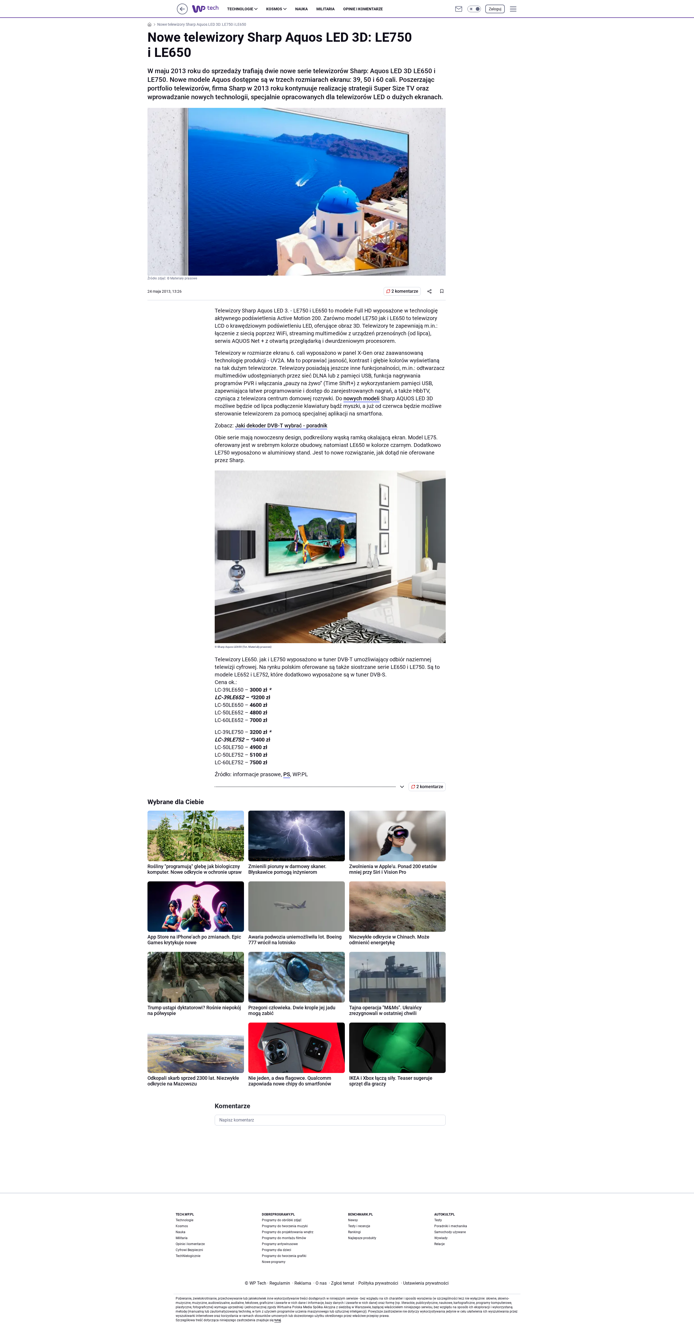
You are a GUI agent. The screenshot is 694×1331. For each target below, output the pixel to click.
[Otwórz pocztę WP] (458, 9)
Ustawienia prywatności (425, 1283)
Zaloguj (495, 9)
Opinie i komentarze (363, 9)
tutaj (277, 1320)
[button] (474, 9)
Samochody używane (450, 1232)
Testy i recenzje (359, 1226)
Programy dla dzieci (276, 1250)
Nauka (301, 9)
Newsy (353, 1220)
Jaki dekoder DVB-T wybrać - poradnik (281, 425)
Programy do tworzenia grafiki (284, 1256)
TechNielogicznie (188, 1256)
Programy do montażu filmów (284, 1238)
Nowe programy (273, 1262)
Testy (438, 1220)
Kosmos (274, 9)
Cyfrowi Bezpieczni (189, 1250)
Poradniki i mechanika (450, 1226)
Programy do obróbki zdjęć (281, 1220)
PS (286, 774)
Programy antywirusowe (280, 1244)
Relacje (439, 1244)
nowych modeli (361, 398)
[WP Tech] (209, 9)
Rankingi (354, 1232)
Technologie (240, 9)
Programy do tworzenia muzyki (285, 1226)
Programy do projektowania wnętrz (287, 1232)
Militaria (325, 9)
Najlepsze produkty (362, 1238)
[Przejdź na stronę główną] (182, 12)
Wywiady (441, 1238)
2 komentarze (404, 291)
